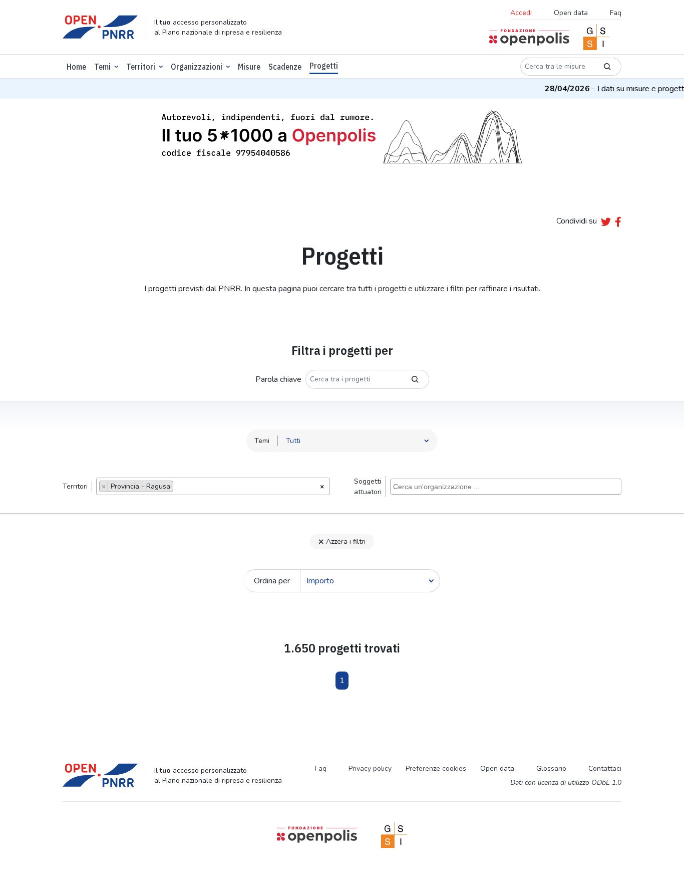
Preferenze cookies (436, 768)
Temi (102, 67)
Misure (249, 67)
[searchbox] (178, 487)
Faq (615, 13)
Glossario (551, 768)
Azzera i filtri (346, 541)
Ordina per (272, 580)
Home (76, 67)
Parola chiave (278, 379)
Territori (140, 67)
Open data (571, 13)
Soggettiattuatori (368, 487)
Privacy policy (370, 768)
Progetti (323, 66)
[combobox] (213, 486)
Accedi (521, 13)
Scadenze (284, 67)
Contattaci (604, 768)
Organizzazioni (196, 67)
